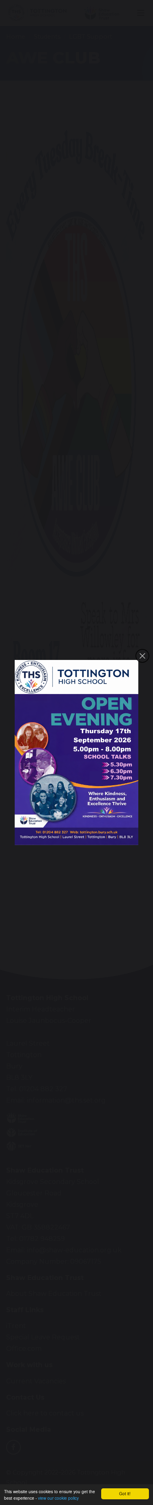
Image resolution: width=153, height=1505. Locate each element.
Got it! (125, 1493)
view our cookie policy (58, 1498)
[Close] (142, 656)
